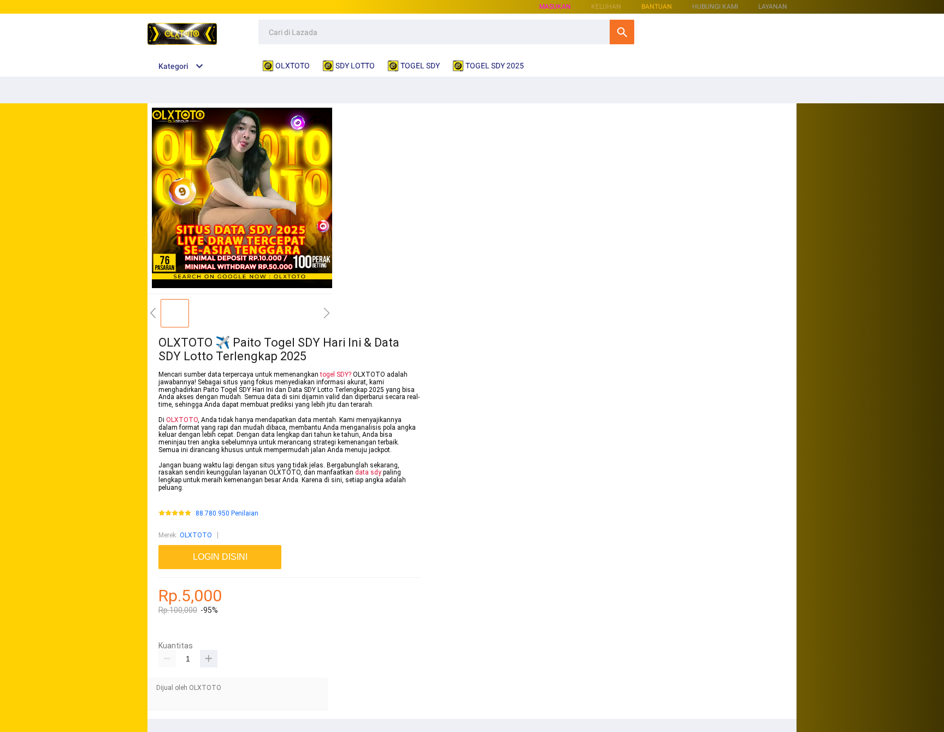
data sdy (368, 472)
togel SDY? (335, 374)
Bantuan (656, 6)
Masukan (555, 6)
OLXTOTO (182, 420)
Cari (622, 32)
